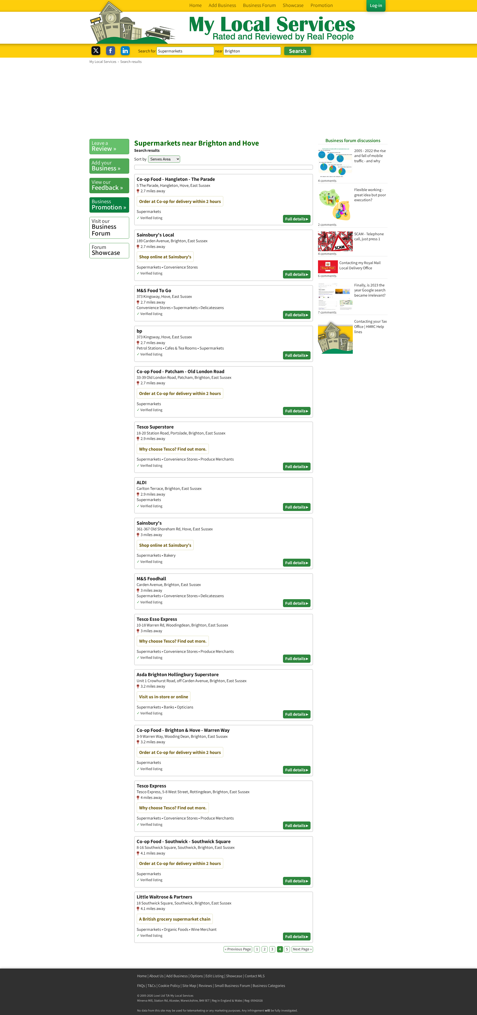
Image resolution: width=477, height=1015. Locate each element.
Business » (106, 165)
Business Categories (269, 985)
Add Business (177, 976)
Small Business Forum (232, 985)
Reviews (205, 985)
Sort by (140, 159)
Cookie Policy (169, 985)
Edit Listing (214, 976)
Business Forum (104, 227)
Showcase (106, 250)
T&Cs (152, 985)
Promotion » (109, 204)
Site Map (189, 985)
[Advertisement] (238, 101)
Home (142, 976)
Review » (104, 146)
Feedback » (107, 185)
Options (196, 976)
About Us (156, 976)
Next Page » (302, 949)
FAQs (141, 985)
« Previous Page (238, 949)
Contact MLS (255, 976)
